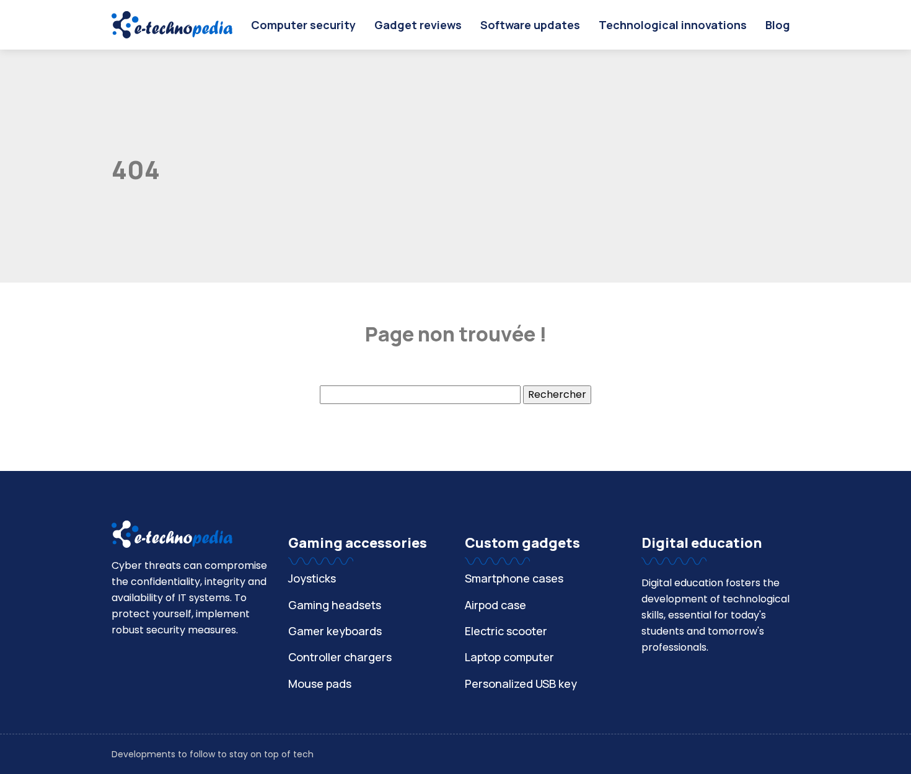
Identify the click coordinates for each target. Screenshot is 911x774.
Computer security (303, 24)
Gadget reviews (418, 24)
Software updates (530, 24)
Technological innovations (673, 24)
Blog (777, 24)
